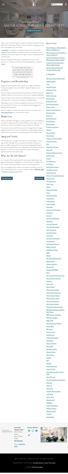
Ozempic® (49, 284)
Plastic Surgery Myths (52, 290)
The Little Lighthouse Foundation (55, 380)
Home (48, 193)
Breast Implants (50, 113)
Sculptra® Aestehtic (52, 338)
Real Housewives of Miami (53, 323)
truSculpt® (49, 394)
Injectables (49, 207)
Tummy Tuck (50, 397)
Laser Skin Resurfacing (52, 227)
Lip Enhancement (51, 233)
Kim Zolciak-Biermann (52, 218)
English (55, 4)
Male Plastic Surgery (52, 250)
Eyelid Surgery (50, 156)
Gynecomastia (50, 178)
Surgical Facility (50, 369)
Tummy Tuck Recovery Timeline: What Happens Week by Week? (55, 59)
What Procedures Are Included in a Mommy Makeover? (56, 54)
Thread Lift (49, 388)
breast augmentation (7, 112)
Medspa (48, 256)
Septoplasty (49, 341)
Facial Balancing (51, 161)
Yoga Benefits (50, 417)
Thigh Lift (49, 386)
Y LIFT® (48, 414)
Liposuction (49, 236)
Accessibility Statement (38, 463)
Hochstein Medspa (51, 190)
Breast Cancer (50, 107)
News (48, 273)
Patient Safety (50, 287)
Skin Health (49, 346)
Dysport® (49, 150)
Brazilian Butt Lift (51, 101)
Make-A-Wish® (51, 247)
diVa (47, 144)
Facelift (48, 158)
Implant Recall (50, 201)
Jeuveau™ (49, 216)
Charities (49, 130)
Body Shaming (50, 98)
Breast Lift (42, 22)
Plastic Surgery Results (53, 296)
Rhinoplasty (49, 329)
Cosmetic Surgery (51, 141)
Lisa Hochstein (50, 241)
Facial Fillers (49, 164)
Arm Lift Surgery (51, 87)
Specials (48, 358)
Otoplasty (49, 281)
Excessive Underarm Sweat (54, 153)
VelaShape (49, 403)
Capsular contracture (52, 127)
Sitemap (46, 463)
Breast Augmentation (52, 104)
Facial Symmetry (51, 173)
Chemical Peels (50, 133)
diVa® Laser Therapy (52, 147)
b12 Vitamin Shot (51, 90)
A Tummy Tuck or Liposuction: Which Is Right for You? (55, 64)
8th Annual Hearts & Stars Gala (55, 78)
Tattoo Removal (50, 377)
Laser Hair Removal (51, 224)
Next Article (39, 178)
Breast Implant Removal (53, 110)
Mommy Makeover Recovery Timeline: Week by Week (54, 69)
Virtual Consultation (52, 406)
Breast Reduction (51, 118)
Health (48, 187)
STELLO (48, 363)
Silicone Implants (51, 343)
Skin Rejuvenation (51, 349)
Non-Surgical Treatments (53, 278)
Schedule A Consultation (34, 30)
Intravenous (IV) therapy (53, 210)
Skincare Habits (50, 352)
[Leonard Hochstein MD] (34, 5)
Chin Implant (50, 136)
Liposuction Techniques (53, 238)
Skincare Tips (50, 355)
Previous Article (6, 178)
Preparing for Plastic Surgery (54, 307)
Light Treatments (51, 230)
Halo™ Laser (49, 184)
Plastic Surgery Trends (52, 298)
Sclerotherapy (50, 335)
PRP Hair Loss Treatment (53, 315)
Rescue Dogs (50, 326)
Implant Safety (50, 204)
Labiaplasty (49, 221)
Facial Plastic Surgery (52, 167)
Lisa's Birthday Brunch (52, 244)
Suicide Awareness (51, 366)
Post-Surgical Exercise (52, 301)
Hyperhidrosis (50, 198)
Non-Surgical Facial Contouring (55, 276)
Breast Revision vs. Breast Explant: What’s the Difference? (56, 49)
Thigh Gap (49, 383)
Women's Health (51, 411)
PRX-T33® (49, 321)
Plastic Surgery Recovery (53, 293)
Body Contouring (51, 96)
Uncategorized (50, 400)
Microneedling (50, 261)
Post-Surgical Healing (52, 304)
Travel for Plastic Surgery (53, 391)
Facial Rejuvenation (51, 170)
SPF (47, 361)
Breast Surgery (50, 124)
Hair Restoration (51, 181)
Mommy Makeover (51, 264)
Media (48, 253)
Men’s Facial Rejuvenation (53, 258)
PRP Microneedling (52, 318)
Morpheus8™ (50, 267)
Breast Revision (50, 121)
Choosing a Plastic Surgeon (54, 138)
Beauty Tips (49, 93)
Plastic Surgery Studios (37, 467)
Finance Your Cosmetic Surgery (55, 176)
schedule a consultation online (10, 172)
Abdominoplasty (51, 81)
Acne (47, 84)
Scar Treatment (50, 332)
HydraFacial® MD (51, 196)
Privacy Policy (52, 463)
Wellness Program (51, 408)
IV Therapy (49, 213)
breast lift (5, 50)
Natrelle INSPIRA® (52, 270)
